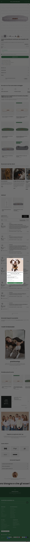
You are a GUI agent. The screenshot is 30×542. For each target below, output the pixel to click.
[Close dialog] (22, 259)
